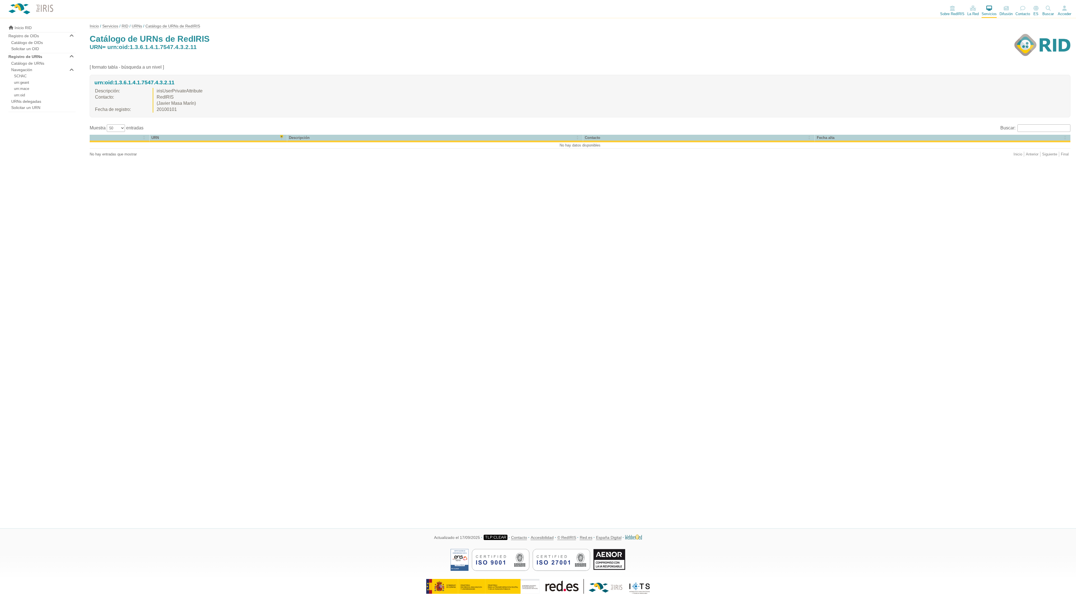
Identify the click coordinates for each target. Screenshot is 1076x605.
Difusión (1006, 14)
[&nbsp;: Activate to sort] (120, 138)
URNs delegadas (26, 101)
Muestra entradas (116, 127)
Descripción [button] (299, 138)
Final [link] (1065, 154)
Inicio (94, 26)
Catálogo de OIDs (27, 42)
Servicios (989, 14)
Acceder (1064, 14)
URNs (137, 26)
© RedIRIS (566, 537)
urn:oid (19, 95)
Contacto (1022, 14)
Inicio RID (22, 27)
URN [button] (155, 138)
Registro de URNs (25, 56)
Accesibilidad (542, 537)
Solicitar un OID (25, 48)
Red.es (586, 537)
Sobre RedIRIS (952, 14)
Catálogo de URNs (27, 63)
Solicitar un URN (25, 107)
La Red (973, 14)
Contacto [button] (592, 138)
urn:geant (21, 82)
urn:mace (21, 89)
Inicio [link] (1018, 154)
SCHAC (20, 76)
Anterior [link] (1032, 154)
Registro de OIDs (23, 36)
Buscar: (1008, 127)
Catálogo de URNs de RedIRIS (172, 26)
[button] (91, 138)
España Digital (609, 537)
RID (125, 26)
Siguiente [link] (1049, 154)
